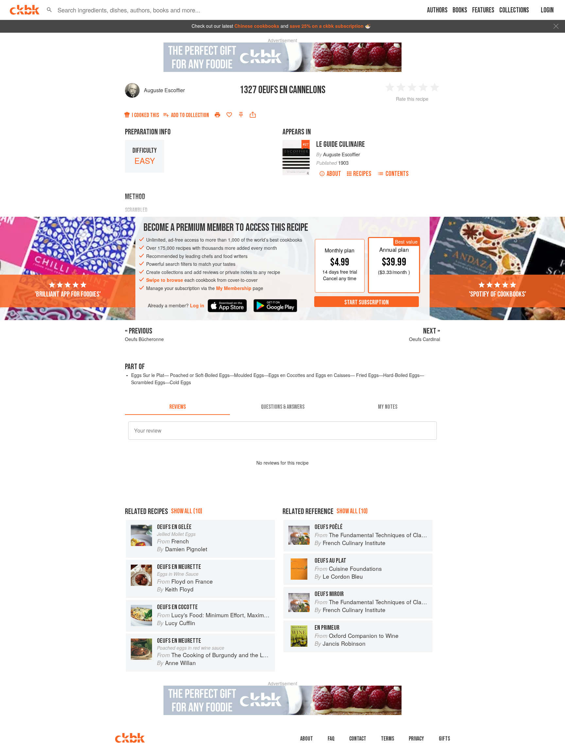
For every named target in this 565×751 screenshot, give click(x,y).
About (334, 174)
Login (547, 10)
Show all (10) (186, 511)
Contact (357, 738)
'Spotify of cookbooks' (497, 294)
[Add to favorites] (229, 115)
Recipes (362, 174)
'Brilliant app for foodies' (68, 294)
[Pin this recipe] (241, 115)
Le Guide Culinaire (340, 144)
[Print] (217, 115)
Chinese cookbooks (256, 26)
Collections (514, 10)
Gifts (444, 738)
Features (483, 10)
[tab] (177, 407)
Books (460, 10)
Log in (197, 305)
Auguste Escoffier (164, 90)
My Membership (233, 288)
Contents (397, 174)
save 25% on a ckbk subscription (327, 26)
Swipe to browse (164, 280)
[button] (49, 10)
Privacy (416, 738)
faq (331, 738)
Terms (387, 738)
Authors (437, 10)
